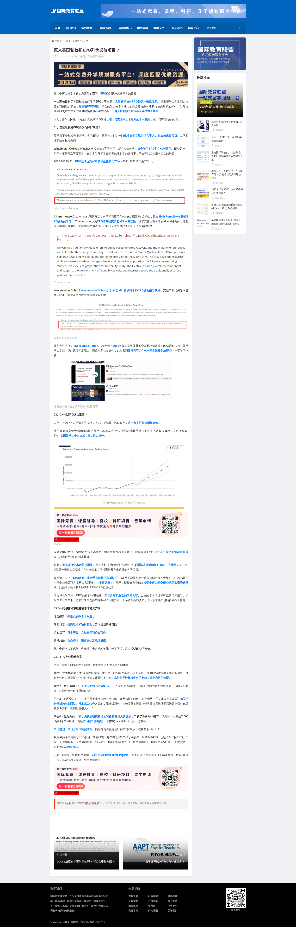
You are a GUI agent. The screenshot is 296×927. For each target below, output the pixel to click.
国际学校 (124, 28)
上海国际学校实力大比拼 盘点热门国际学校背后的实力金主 (227, 156)
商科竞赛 (172, 896)
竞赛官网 (133, 910)
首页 (57, 28)
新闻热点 (77, 41)
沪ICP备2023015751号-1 (92, 921)
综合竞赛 (172, 901)
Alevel (128, 148)
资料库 (151, 906)
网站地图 (153, 910)
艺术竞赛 (153, 901)
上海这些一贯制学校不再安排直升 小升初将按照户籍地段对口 (227, 174)
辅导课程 (133, 906)
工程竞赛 (133, 901)
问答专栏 (172, 906)
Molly (68, 803)
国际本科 (142, 28)
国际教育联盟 (91, 803)
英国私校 (78, 101)
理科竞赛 (133, 896)
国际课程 (105, 28)
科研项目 (177, 28)
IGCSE (66, 755)
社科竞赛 (153, 896)
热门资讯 (70, 28)
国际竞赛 (86, 28)
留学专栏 (158, 28)
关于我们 (212, 28)
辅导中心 (193, 28)
